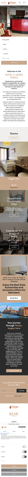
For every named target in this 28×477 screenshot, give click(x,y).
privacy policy (18, 396)
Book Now (14, 187)
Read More (14, 138)
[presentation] (1, 165)
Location (14, 247)
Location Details (14, 370)
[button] (2, 21)
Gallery (14, 215)
